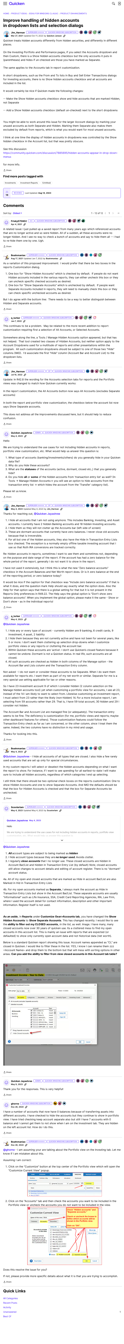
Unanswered (62, 1311)
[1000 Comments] (98, 807)
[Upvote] (7, 192)
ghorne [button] (15, 1103)
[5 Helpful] (83, 221)
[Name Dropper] (81, 32)
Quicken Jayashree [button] (21, 432)
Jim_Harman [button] (18, 32)
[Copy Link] (64, 35)
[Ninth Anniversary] (90, 32)
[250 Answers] (95, 32)
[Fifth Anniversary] (60, 1103)
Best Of (7, 1316)
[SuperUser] (95, 317)
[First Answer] (87, 432)
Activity (7, 1307)
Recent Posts (10, 1302)
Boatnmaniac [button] (18, 255)
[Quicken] (17, 3)
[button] (6, 34)
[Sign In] (119, 3)
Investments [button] (10, 183)
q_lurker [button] (15, 317)
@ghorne (9, 1149)
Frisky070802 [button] (19, 221)
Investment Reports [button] (29, 183)
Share (7, 170)
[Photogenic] (86, 32)
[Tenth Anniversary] (96, 255)
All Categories (10, 1298)
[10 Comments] (79, 221)
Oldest (17, 213)
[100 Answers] (94, 807)
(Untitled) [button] (46, 183)
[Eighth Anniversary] (83, 432)
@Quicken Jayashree (47, 513)
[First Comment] (92, 432)
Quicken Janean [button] (54, 36)
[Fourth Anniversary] (74, 221)
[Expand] (62, 840)
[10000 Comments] (99, 32)
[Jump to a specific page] (118, 213)
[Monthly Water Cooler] (91, 255)
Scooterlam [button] (17, 807)
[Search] (113, 3)
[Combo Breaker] (55, 1103)
